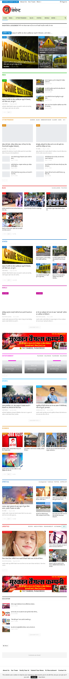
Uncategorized (7, 487)
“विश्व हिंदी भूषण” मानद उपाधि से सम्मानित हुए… (21, 619)
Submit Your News (37, 670)
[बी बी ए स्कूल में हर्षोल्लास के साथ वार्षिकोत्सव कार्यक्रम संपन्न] (6, 606)
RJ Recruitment (51, 670)
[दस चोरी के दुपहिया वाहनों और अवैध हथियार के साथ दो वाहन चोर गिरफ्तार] (45, 61)
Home (5, 18)
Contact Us (62, 670)
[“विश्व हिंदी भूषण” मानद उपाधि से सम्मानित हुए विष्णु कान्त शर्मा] (6, 621)
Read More (42, 677)
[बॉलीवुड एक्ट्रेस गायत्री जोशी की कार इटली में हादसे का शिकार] (17, 301)
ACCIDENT (41, 37)
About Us (23, 2)
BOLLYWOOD (52, 531)
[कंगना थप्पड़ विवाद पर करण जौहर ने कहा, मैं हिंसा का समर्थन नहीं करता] (57, 366)
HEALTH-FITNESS (7, 532)
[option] (34, 151)
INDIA (10, 18)
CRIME (4, 37)
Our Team (31, 2)
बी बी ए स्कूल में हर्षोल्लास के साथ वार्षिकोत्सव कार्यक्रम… (23, 604)
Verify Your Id (24, 670)
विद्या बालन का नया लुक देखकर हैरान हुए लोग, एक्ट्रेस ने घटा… (34, 363)
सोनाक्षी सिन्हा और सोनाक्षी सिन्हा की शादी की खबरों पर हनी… (12, 363)
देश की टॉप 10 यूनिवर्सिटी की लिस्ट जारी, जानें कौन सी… (23, 627)
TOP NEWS (39, 293)
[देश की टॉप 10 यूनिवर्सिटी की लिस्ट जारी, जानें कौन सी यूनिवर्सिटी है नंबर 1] (6, 629)
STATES (39, 18)
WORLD (47, 18)
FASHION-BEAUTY (53, 550)
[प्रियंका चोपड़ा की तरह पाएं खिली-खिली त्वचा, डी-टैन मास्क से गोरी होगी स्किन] (58, 555)
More (39, 2)
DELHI (4, 193)
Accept (34, 677)
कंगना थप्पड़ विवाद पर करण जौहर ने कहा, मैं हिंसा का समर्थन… (57, 363)
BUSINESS (5, 433)
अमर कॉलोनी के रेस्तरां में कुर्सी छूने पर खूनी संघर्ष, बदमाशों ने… (59, 65)
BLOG (31, 18)
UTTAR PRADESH (21, 18)
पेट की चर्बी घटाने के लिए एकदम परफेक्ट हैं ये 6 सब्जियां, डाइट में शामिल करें (22, 558)
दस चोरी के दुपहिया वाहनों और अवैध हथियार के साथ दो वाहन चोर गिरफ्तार (45, 65)
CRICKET (39, 386)
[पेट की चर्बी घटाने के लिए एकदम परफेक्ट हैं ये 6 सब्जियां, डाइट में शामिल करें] (24, 543)
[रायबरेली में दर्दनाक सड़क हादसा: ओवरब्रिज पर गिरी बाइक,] (40, 166)
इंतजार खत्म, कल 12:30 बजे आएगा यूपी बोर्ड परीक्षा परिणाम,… (24, 612)
